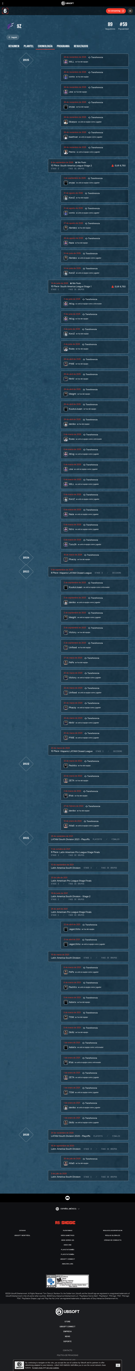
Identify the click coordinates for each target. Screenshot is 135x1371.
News (67, 1336)
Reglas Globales (112, 1235)
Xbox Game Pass (67, 1235)
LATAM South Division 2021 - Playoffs (70, 839)
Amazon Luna (67, 1264)
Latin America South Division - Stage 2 (70, 896)
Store (67, 1322)
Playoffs (97, 839)
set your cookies (52, 1368)
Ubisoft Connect (67, 1327)
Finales (115, 839)
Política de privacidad (67, 1355)
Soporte (67, 1341)
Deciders (116, 573)
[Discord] (67, 1198)
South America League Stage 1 (75, 286)
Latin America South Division (66, 868)
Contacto (67, 1350)
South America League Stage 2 (76, 165)
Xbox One (67, 1245)
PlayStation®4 (67, 1254)
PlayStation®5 (67, 1250)
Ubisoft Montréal (22, 1235)
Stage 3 (55, 855)
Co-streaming (114, 10)
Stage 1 (55, 290)
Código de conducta (112, 1240)
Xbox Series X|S (67, 1240)
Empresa (67, 1331)
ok (118, 1365)
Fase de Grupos (76, 169)
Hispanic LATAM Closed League (75, 573)
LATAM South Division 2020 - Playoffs (70, 1136)
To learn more (37, 1368)
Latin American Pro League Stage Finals (79, 852)
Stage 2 (55, 169)
